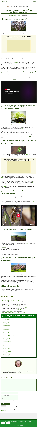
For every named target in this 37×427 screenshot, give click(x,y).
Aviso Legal (33, 421)
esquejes (16, 62)
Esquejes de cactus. (6, 339)
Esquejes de (5, 322)
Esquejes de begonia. (6, 348)
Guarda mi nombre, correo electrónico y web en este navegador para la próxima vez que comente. (19, 400)
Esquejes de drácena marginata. (8, 335)
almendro (15, 123)
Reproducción (9, 311)
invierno (14, 78)
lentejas (11, 124)
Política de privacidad (27, 421)
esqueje (32, 272)
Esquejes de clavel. (6, 336)
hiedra (8, 328)
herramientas (4, 186)
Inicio (10, 15)
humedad (33, 201)
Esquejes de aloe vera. (7, 352)
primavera (28, 243)
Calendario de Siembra (14, 421)
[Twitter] (4, 423)
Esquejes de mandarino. (7, 331)
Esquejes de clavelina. (7, 333)
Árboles (13, 15)
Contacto (3, 421)
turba (7, 251)
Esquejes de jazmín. (6, 326)
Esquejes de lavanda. (6, 325)
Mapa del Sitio (21, 421)
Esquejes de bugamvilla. (7, 341)
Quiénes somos (7, 421)
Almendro (18, 15)
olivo (8, 322)
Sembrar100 (4, 1)
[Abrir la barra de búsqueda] (32, 1)
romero (8, 323)
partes (2, 177)
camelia (8, 338)
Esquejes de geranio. (6, 329)
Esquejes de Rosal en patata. (8, 320)
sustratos (4, 246)
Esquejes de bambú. (6, 342)
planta (22, 128)
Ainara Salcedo (18, 368)
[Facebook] (2, 423)
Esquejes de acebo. (6, 355)
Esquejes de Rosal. (6, 319)
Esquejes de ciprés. (6, 332)
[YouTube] (9, 423)
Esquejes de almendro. (7, 351)
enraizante (32, 123)
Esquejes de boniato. (6, 344)
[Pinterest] (7, 423)
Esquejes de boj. (6, 345)
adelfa (8, 354)
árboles (8, 349)
